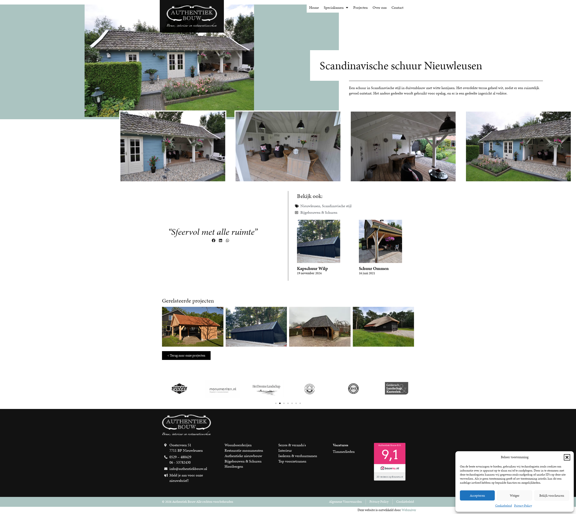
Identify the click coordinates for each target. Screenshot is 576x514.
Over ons (380, 7)
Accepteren (477, 495)
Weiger (515, 495)
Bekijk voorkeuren (551, 495)
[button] (567, 457)
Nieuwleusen (310, 206)
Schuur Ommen (374, 268)
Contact (397, 7)
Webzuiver (409, 510)
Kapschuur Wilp (312, 268)
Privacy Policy (523, 505)
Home (314, 7)
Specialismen (334, 7)
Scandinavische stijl (336, 206)
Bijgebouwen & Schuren (318, 212)
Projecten (360, 7)
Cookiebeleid (503, 505)
